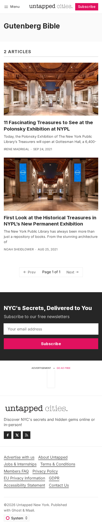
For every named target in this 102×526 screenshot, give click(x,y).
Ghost (17, 510)
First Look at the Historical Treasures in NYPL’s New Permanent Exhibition (50, 221)
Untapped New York (32, 505)
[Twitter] (17, 435)
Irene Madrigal (16, 149)
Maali (30, 510)
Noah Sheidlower (19, 249)
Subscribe (87, 7)
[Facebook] (7, 435)
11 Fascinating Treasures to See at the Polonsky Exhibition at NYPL (48, 125)
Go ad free (63, 368)
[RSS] (26, 435)
